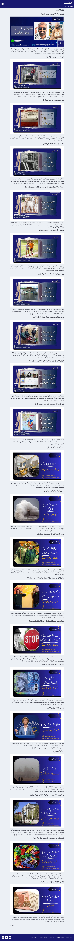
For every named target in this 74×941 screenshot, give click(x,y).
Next (12, 926)
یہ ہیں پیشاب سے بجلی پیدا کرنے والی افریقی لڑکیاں (48, 317)
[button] (2, 4)
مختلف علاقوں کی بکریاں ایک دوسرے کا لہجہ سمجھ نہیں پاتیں (44, 187)
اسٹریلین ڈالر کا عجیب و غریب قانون (53, 664)
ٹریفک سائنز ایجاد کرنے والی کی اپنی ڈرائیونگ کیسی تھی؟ (46, 621)
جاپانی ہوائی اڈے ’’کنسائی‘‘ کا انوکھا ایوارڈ (51, 274)
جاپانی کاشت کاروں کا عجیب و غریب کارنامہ (50, 534)
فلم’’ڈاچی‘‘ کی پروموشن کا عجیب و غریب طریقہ (49, 404)
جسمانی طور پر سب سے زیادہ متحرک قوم (51, 230)
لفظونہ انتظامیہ (60, 937)
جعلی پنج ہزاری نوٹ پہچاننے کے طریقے (52, 881)
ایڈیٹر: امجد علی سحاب (67, 6)
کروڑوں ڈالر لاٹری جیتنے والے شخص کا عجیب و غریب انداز (46, 360)
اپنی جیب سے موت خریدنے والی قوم (53, 100)
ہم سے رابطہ (69, 937)
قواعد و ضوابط (43, 937)
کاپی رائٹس (51, 937)
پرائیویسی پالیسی (34, 937)
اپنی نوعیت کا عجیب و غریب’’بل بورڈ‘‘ (52, 14)
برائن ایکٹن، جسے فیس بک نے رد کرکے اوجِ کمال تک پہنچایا (45, 577)
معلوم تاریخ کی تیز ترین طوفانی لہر (54, 491)
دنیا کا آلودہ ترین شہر (58, 751)
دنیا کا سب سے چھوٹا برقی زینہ (54, 56)
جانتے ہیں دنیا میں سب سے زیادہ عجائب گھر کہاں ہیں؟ (47, 794)
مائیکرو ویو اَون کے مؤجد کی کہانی (53, 143)
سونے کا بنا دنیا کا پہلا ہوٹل (55, 447)
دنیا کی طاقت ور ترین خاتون (55, 708)
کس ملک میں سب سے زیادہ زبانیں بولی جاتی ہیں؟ (48, 838)
